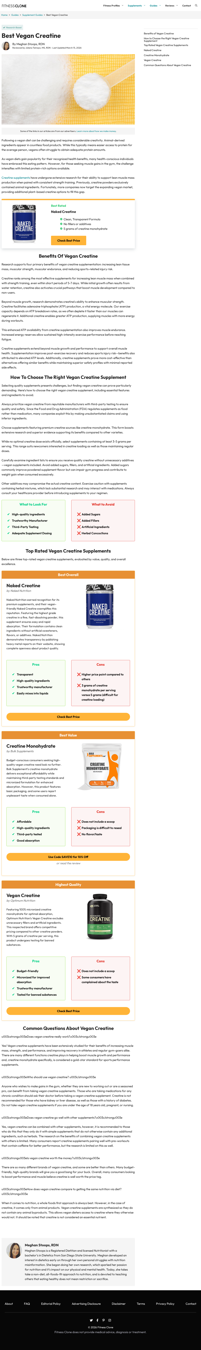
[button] (196, 5)
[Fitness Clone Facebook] (97, 1320)
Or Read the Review (68, 863)
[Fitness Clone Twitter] (91, 1320)
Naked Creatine (152, 50)
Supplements (135, 5)
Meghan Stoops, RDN (30, 44)
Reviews (169, 5)
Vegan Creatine (152, 60)
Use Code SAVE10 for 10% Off (68, 857)
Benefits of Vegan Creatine (159, 33)
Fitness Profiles (111, 5)
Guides (153, 5)
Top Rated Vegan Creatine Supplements (166, 45)
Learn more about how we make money (96, 131)
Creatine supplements (16, 178)
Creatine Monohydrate (156, 55)
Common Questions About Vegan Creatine (167, 65)
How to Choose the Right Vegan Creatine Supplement (166, 39)
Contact (186, 5)
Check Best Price (68, 240)
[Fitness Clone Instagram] (109, 1320)
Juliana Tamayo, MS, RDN (38, 47)
